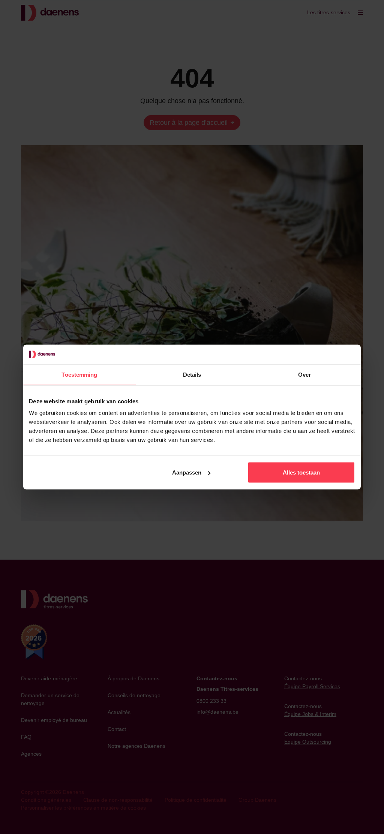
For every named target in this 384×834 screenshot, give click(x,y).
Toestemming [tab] (79, 374)
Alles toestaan (301, 472)
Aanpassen (186, 472)
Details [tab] (192, 374)
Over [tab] (304, 374)
